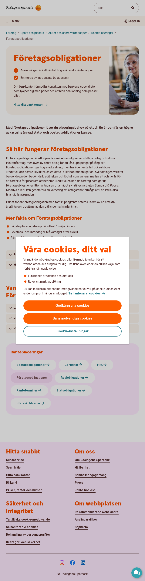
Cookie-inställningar (73, 331)
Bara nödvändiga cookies (72, 318)
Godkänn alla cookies (72, 305)
